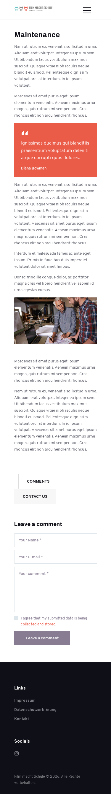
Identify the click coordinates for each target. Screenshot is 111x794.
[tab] (38, 481)
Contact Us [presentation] (35, 496)
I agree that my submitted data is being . (54, 621)
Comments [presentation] (38, 481)
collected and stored (38, 624)
